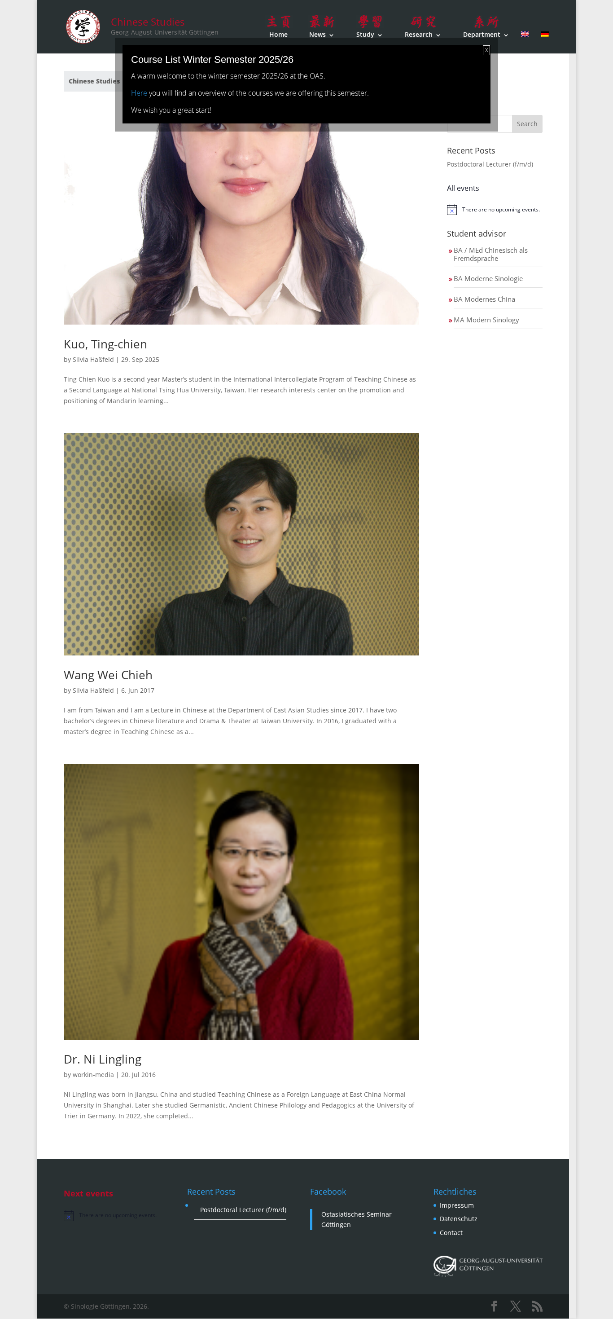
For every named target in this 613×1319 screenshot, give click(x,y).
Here (139, 93)
